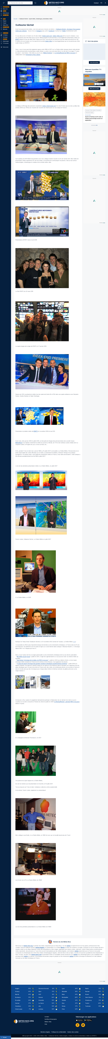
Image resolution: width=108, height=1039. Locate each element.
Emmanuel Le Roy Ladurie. (33, 54)
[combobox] (20, 2)
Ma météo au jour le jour (23, 656)
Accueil (15, 18)
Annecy (17, 991)
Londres (40, 1009)
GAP (39, 994)
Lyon (63, 988)
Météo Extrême (47, 53)
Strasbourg (88, 1000)
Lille (39, 1006)
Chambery (18, 1006)
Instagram (39, 31)
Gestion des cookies (72, 1032)
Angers (17, 988)
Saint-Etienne (89, 997)
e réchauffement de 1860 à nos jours (65, 53)
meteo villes (48, 41)
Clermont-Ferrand (43, 988)
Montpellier (65, 997)
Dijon (39, 991)
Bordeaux (18, 997)
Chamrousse (18, 1009)
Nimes (63, 1006)
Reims (87, 988)
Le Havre (41, 1003)
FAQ (46, 1024)
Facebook (51, 31)
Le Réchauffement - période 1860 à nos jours (67, 701)
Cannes (17, 1003)
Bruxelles (17, 1000)
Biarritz (17, 994)
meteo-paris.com (47, 36)
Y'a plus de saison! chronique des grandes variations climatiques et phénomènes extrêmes (42, 663)
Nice (63, 1003)
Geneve (40, 997)
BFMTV (17, 39)
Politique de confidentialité (58, 1032)
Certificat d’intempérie (51, 1019)
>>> (74, 641)
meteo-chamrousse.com (49, 106)
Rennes (87, 991)
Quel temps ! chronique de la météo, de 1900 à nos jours (32, 660)
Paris (63, 1009)
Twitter (64, 31)
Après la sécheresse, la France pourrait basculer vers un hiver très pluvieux (93, 116)
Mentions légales (45, 1032)
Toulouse (87, 1006)
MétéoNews (18, 442)
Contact (96, 3)
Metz (63, 994)
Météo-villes (48, 1021)
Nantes (64, 1000)
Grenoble (41, 1000)
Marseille (64, 991)
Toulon (87, 1003)
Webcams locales (94, 88)
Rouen (87, 994)
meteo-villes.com (58, 36)
